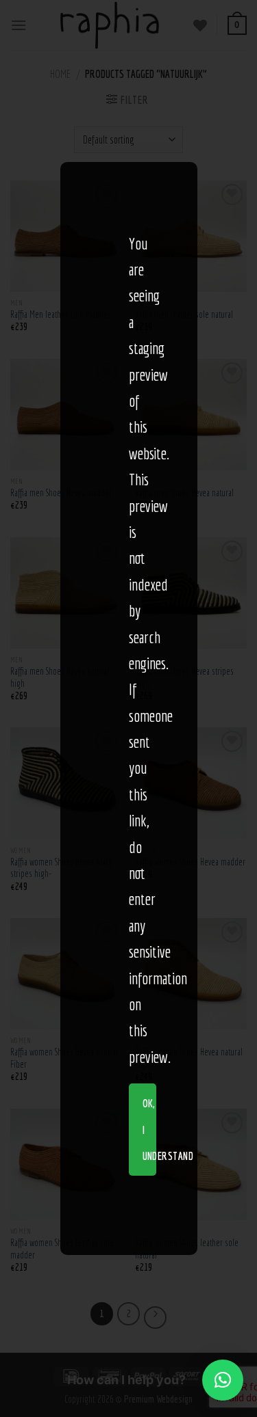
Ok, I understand (149, 1129)
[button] (222, 1380)
